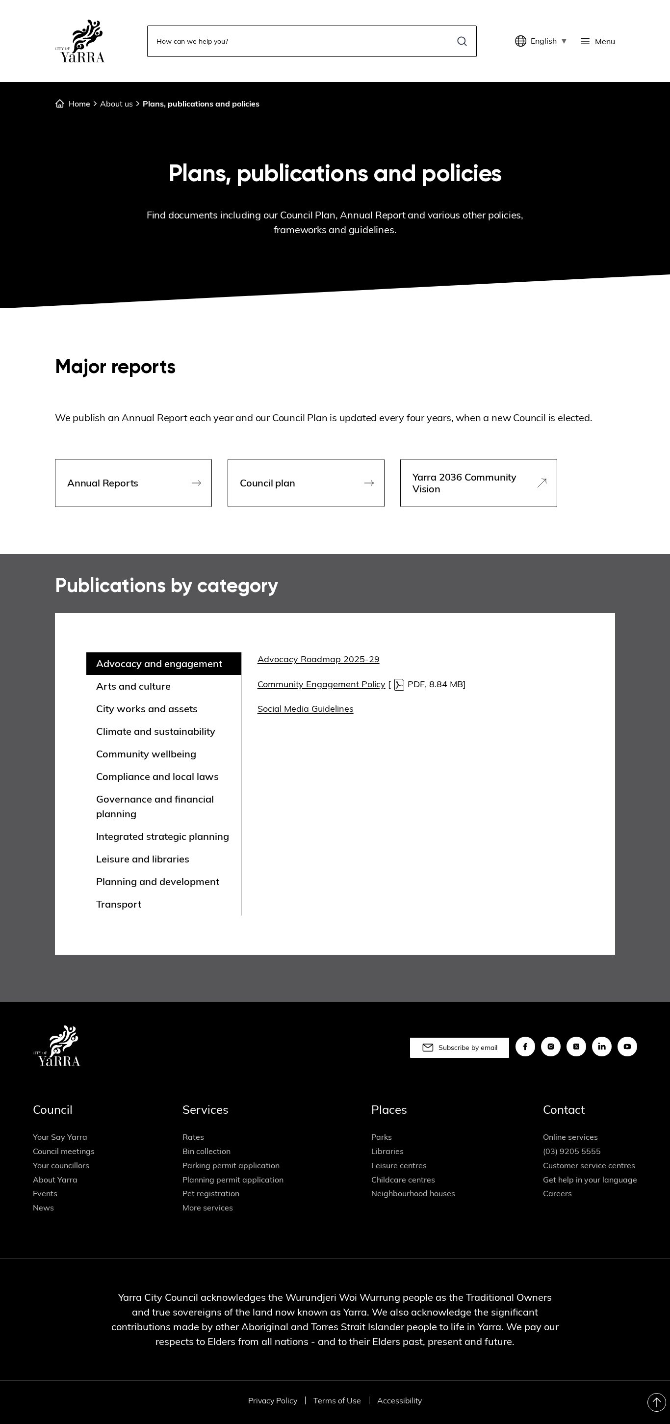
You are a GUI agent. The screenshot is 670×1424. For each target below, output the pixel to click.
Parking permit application (231, 1165)
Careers (557, 1193)
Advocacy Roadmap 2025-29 (319, 659)
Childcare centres (403, 1179)
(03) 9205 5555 (572, 1151)
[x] (576, 1046)
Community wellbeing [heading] (146, 754)
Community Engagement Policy (322, 684)
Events (45, 1193)
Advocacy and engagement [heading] (159, 663)
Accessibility (399, 1400)
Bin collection (206, 1151)
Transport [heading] (118, 904)
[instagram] (551, 1046)
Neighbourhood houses (413, 1193)
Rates (193, 1137)
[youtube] (627, 1046)
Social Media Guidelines (306, 708)
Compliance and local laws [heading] (157, 776)
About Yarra (55, 1179)
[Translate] (523, 41)
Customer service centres (589, 1165)
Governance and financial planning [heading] (155, 806)
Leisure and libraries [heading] (142, 859)
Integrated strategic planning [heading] (162, 836)
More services (207, 1207)
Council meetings (64, 1151)
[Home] (80, 41)
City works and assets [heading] (147, 708)
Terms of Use (337, 1400)
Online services (570, 1137)
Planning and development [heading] (157, 881)
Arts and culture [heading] (133, 686)
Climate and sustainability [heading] (155, 731)
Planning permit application (232, 1179)
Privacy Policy (272, 1400)
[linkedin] (602, 1046)
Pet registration (210, 1193)
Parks (381, 1137)
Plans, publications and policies (201, 103)
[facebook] (525, 1046)
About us (116, 103)
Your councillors (61, 1165)
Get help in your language (590, 1179)
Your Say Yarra (60, 1137)
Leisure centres (399, 1165)
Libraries (387, 1151)
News (43, 1207)
